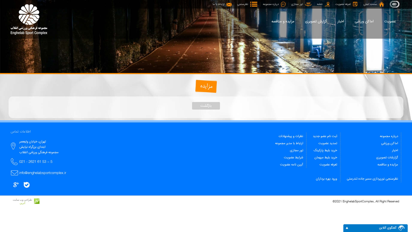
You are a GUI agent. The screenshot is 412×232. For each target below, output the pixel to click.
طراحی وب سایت (22, 199)
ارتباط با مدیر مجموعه (289, 143)
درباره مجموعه (389, 136)
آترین (22, 203)
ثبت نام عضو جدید (325, 136)
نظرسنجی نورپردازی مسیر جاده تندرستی (372, 179)
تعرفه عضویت (328, 164)
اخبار (395, 150)
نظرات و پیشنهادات (291, 136)
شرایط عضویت (293, 157)
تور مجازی (296, 150)
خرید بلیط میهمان (325, 157)
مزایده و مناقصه (387, 164)
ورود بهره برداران (326, 179)
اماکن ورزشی (389, 143)
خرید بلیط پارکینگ (325, 150)
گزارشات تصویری (387, 157)
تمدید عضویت (327, 143)
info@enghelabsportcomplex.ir (42, 173)
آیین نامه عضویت (291, 164)
